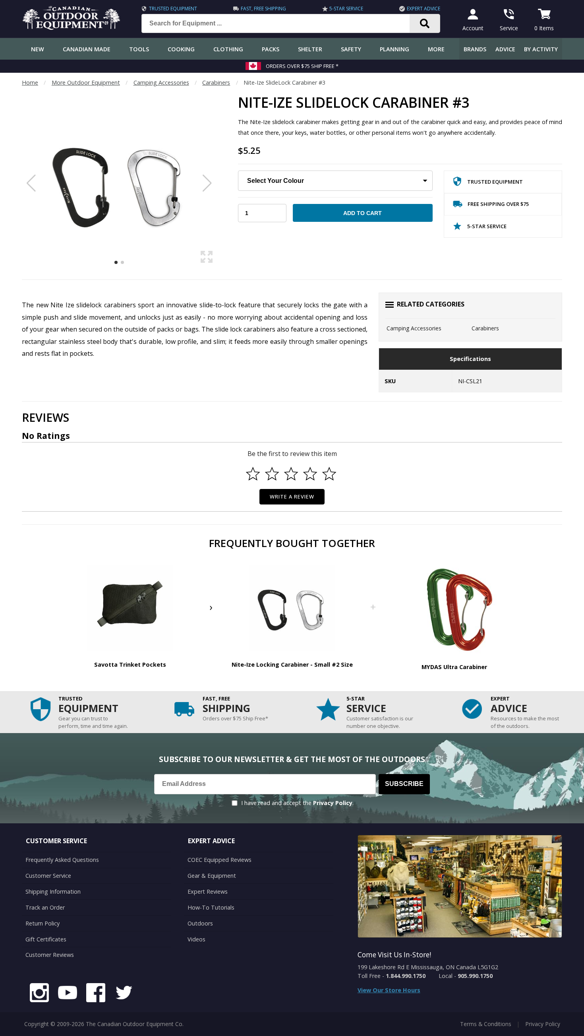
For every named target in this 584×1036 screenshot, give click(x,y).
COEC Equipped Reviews (219, 859)
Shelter (310, 49)
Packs (270, 49)
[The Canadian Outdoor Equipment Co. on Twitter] (123, 994)
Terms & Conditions (485, 1024)
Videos (196, 939)
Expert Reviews (208, 891)
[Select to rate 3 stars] (291, 474)
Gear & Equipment (212, 875)
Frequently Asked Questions (62, 859)
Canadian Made (86, 49)
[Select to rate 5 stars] (329, 474)
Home (30, 82)
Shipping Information (53, 891)
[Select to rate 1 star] (253, 474)
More (436, 49)
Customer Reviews (49, 954)
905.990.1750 (475, 976)
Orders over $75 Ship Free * (302, 66)
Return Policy (42, 923)
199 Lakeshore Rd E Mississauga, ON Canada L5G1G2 (428, 967)
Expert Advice (423, 8)
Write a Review (292, 496)
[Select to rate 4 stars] (310, 474)
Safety (351, 49)
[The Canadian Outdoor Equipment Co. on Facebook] (95, 994)
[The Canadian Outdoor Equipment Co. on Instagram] (39, 994)
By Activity (541, 49)
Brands (475, 49)
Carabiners (216, 82)
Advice (505, 49)
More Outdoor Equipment (86, 82)
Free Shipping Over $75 (498, 204)
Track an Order (45, 907)
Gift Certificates (45, 939)
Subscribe (404, 783)
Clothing (228, 49)
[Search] (425, 23)
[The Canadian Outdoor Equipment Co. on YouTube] (67, 994)
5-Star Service (346, 8)
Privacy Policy (332, 803)
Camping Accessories (161, 82)
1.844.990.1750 (405, 976)
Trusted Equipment (173, 8)
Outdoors (200, 923)
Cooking (181, 49)
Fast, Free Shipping (263, 8)
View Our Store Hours (389, 990)
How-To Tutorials (211, 907)
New (37, 49)
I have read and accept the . (297, 803)
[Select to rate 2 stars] (272, 474)
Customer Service (48, 875)
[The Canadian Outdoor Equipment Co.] (71, 27)
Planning (394, 49)
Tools (139, 49)
